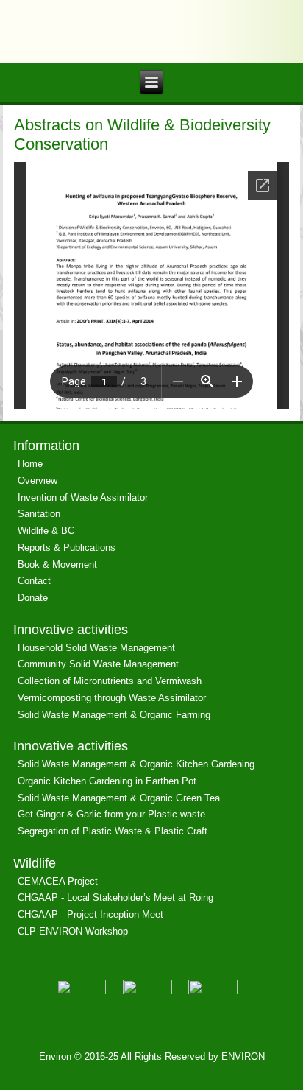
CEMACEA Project (58, 881)
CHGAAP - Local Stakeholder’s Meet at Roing (115, 897)
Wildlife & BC (46, 530)
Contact (34, 580)
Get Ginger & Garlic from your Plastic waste (111, 814)
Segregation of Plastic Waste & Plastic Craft (112, 831)
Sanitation (39, 513)
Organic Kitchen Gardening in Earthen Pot (107, 781)
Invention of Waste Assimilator (83, 497)
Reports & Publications (66, 547)
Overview (37, 480)
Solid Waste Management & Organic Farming (114, 714)
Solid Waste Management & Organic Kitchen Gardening (136, 764)
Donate (33, 597)
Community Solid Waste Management (98, 663)
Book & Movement (57, 564)
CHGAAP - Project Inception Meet (90, 914)
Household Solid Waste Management (96, 647)
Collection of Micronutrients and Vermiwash (110, 680)
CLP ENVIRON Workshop (73, 931)
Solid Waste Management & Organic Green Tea (119, 798)
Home (30, 463)
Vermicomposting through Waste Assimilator (112, 697)
